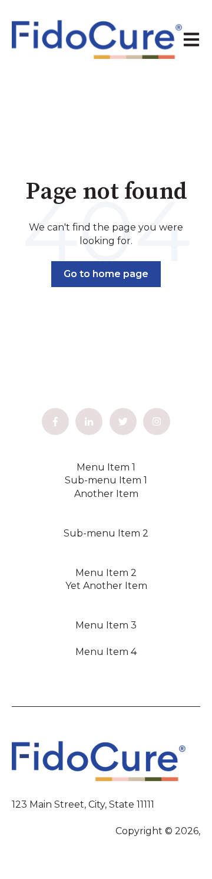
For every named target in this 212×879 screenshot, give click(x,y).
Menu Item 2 (106, 572)
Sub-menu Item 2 (106, 533)
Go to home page (106, 273)
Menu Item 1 (106, 467)
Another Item (106, 493)
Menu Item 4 (106, 651)
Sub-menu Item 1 (106, 480)
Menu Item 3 (106, 625)
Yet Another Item (106, 585)
